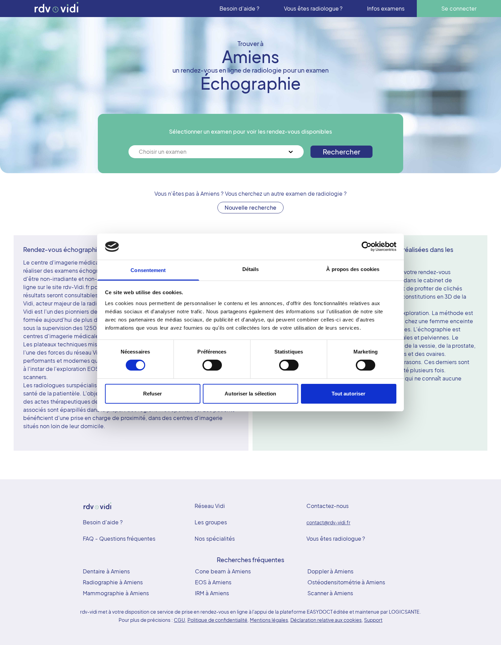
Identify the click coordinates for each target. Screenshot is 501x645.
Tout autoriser (348, 393)
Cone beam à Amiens (222, 571)
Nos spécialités (215, 538)
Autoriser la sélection (250, 393)
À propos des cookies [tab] (352, 269)
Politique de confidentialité (217, 620)
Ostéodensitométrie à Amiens (346, 582)
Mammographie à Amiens (116, 593)
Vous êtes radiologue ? (335, 538)
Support (373, 620)
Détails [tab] (250, 269)
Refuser (152, 393)
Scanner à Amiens (330, 593)
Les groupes (211, 522)
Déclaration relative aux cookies (326, 620)
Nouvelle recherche (250, 207)
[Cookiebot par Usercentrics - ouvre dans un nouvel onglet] (366, 246)
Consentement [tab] (148, 270)
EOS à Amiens (213, 582)
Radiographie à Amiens (113, 582)
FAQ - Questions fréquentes (119, 538)
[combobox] (139, 152)
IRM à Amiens (212, 593)
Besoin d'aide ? (103, 522)
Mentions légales (269, 620)
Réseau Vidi (210, 505)
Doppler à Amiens (330, 571)
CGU (179, 620)
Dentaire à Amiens (106, 571)
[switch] (212, 365)
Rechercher (341, 151)
